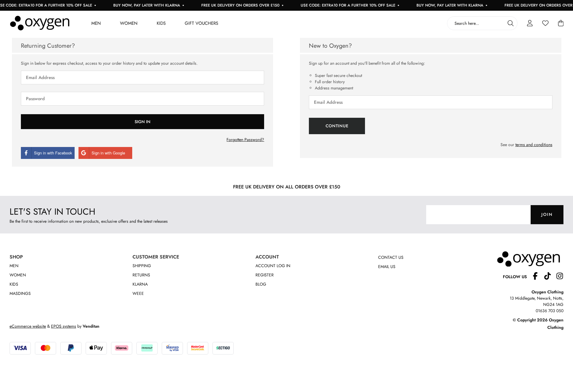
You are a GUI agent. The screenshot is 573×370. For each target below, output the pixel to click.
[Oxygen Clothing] (40, 23)
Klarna (140, 284)
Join (547, 214)
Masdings (20, 293)
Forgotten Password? (245, 140)
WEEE (138, 293)
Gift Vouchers (201, 23)
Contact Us (390, 257)
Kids (161, 23)
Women (129, 23)
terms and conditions (533, 145)
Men (96, 23)
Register (264, 275)
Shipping (142, 266)
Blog (260, 284)
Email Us (386, 267)
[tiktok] (550, 276)
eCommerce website (28, 326)
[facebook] (538, 276)
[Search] (510, 23)
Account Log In (272, 266)
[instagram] (559, 276)
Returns (141, 275)
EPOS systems (63, 326)
